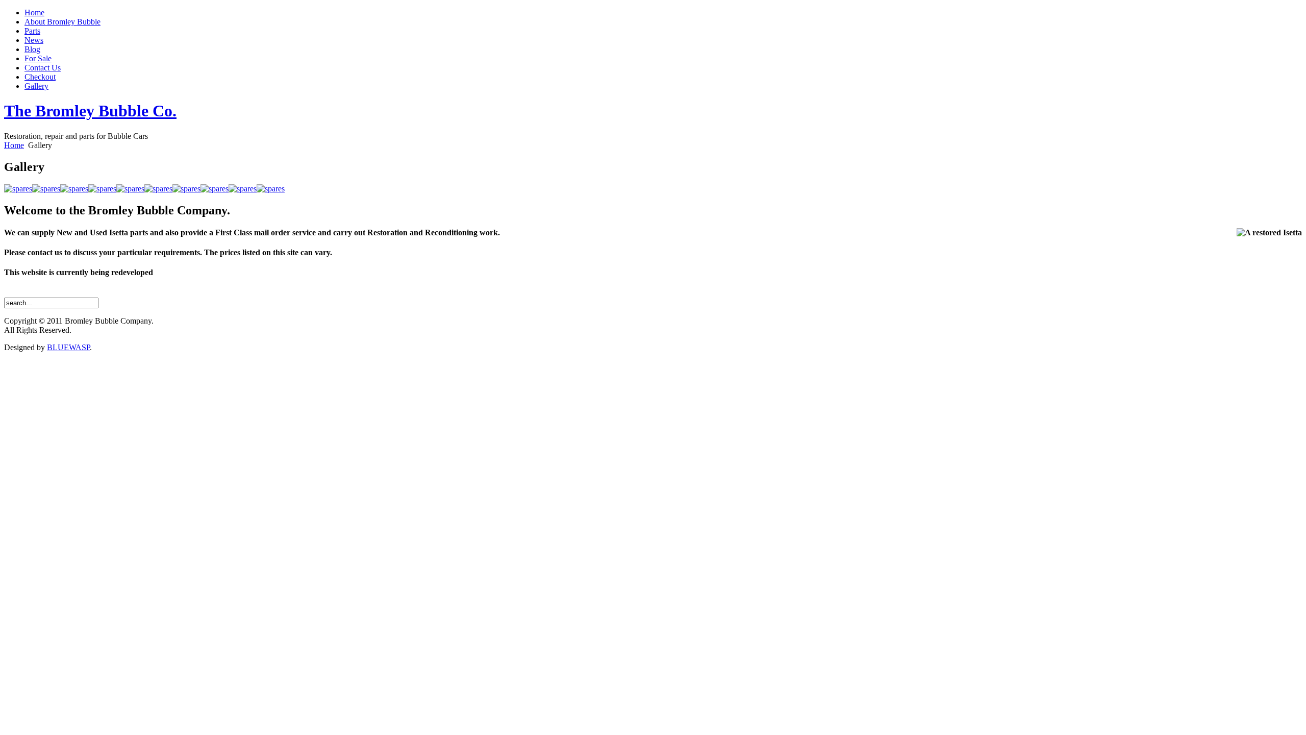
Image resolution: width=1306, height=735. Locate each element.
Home (14, 145)
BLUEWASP (68, 347)
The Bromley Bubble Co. (90, 111)
